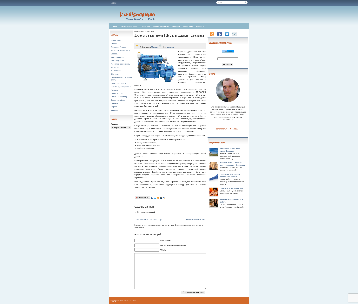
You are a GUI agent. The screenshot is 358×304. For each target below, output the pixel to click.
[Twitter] (155, 198)
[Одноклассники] (158, 198)
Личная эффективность (120, 64)
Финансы (176, 26)
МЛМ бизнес (116, 70)
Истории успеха (117, 60)
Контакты (200, 26)
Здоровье (115, 53)
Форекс (114, 106)
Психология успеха (118, 83)
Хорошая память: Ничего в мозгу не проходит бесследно (232, 163)
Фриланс (114, 110)
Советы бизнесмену (161, 26)
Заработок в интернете (129, 26)
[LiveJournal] (163, 198)
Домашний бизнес (118, 47)
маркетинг (146, 26)
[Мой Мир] (161, 198)
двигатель (170, 47)
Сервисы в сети (117, 93)
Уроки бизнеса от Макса (127, 301)
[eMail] (234, 36)
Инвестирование (117, 57)
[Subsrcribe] (212, 36)
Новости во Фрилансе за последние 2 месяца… (230, 175)
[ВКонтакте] (152, 198)
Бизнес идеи (188, 26)
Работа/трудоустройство (121, 86)
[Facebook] (219, 36)
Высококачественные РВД (195, 219)
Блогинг (114, 43)
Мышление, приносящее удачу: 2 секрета (230, 149)
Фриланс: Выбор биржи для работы (231, 200)
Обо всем (114, 74)
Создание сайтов (118, 100)
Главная (113, 3)
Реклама (114, 90)
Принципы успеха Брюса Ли (231, 188)
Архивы (114, 124)
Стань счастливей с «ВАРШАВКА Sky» (149, 219)
